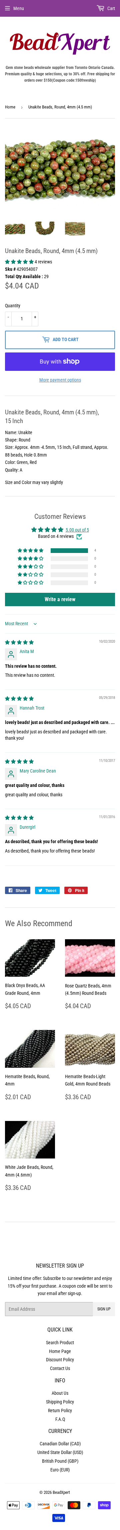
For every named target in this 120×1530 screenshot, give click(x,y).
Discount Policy (60, 1359)
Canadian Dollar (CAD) (60, 1443)
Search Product (60, 1342)
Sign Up (104, 1309)
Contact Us (60, 1368)
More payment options (60, 380)
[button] (20, 261)
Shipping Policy (60, 1401)
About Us (60, 1393)
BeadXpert (61, 1492)
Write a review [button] (60, 599)
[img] (19, 642)
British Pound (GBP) (60, 1461)
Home (10, 106)
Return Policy (60, 1410)
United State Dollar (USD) (60, 1452)
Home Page (60, 1351)
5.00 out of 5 (77, 530)
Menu (18, 8)
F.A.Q (60, 1419)
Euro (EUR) (60, 1469)
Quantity (12, 305)
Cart (110, 8)
